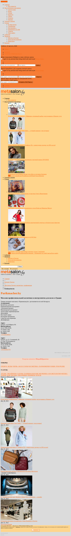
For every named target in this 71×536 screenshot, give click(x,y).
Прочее (10, 19)
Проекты (7, 36)
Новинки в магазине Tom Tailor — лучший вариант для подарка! (28, 130)
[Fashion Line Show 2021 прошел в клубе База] (16, 235)
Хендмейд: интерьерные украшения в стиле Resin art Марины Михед (30, 208)
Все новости (12, 6)
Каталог (7, 43)
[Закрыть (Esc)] (1, 533)
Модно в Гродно (13, 38)
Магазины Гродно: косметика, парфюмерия (18, 285)
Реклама (7, 87)
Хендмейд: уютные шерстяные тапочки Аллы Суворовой (26, 251)
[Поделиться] (3, 533)
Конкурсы (11, 41)
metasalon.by (18, 527)
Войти (6, 49)
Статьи (6, 23)
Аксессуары (12, 9)
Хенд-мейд (11, 33)
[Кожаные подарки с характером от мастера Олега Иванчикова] (16, 192)
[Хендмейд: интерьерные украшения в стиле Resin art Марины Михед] (16, 206)
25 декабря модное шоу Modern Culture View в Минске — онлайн (21, 497)
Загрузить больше (6, 524)
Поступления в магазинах (12, 8)
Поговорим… (12, 28)
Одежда (10, 18)
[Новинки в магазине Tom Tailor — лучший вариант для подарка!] (16, 129)
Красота (10, 14)
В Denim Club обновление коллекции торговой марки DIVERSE (28, 159)
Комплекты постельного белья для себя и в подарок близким (27, 174)
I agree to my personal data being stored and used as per (23, 59)
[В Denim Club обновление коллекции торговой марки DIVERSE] (16, 158)
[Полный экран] (5, 533)
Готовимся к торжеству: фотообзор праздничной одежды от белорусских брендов (34, 222)
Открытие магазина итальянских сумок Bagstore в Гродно (19, 521)
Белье (10, 11)
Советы (10, 31)
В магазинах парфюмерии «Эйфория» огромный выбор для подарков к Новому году (35, 116)
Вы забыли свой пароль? (8, 67)
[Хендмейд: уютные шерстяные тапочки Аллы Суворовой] (16, 250)
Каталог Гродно (9, 282)
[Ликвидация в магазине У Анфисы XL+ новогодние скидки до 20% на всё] (16, 143)
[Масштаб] (7, 533)
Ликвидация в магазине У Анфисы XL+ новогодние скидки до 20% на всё (31, 145)
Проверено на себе (14, 29)
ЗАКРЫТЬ (4, 1)
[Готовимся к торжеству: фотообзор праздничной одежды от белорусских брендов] (16, 221)
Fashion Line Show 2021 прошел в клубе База (22, 237)
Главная (6, 4)
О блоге (6, 85)
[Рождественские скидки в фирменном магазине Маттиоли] (16, 469)
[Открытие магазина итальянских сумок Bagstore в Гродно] (16, 519)
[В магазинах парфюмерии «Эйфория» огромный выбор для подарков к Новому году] (16, 114)
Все (9, 176)
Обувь (10, 16)
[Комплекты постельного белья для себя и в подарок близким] (16, 172)
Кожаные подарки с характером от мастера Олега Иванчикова (27, 193)
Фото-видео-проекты (14, 39)
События (7, 34)
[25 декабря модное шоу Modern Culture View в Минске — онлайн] (16, 495)
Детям (10, 13)
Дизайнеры (11, 26)
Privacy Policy (40, 59)
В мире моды (12, 24)
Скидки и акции (9, 21)
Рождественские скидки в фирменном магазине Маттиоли (19, 471)
